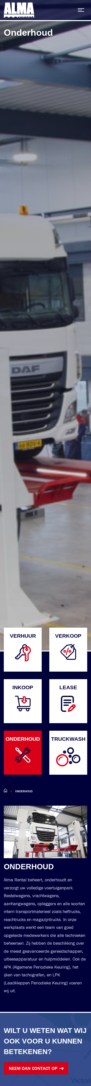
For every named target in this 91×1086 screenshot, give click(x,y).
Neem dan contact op (33, 1068)
